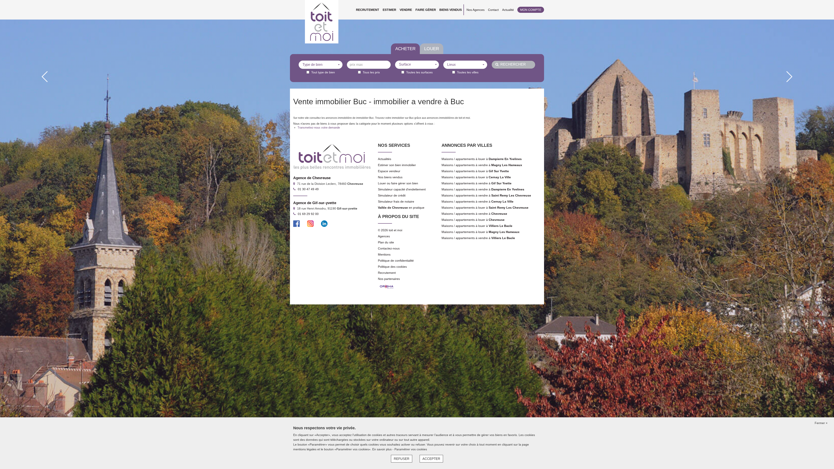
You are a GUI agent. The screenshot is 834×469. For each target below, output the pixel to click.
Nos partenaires (389, 279)
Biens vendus (450, 10)
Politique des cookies (392, 266)
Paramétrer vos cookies (410, 449)
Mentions (384, 254)
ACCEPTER (431, 459)
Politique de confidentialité (396, 260)
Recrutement (367, 10)
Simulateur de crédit (391, 195)
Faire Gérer (425, 10)
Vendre (406, 10)
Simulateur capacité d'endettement (402, 189)
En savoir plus (382, 449)
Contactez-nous (389, 248)
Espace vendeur (389, 171)
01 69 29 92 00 (308, 214)
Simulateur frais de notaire (396, 201)
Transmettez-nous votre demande (319, 127)
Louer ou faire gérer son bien (398, 183)
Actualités (384, 159)
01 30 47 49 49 (308, 189)
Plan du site (386, 242)
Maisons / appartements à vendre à (482, 165)
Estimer (389, 10)
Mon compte (530, 10)
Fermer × (821, 423)
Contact (493, 10)
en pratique (401, 207)
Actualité (508, 10)
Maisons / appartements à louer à (482, 159)
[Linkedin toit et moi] (324, 223)
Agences (384, 236)
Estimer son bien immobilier (397, 165)
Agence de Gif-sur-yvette (314, 203)
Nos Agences (476, 10)
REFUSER (401, 459)
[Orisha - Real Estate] (386, 286)
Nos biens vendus (390, 177)
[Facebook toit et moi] (296, 223)
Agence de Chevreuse (312, 178)
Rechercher (512, 64)
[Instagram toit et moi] (310, 223)
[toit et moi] (321, 21)
